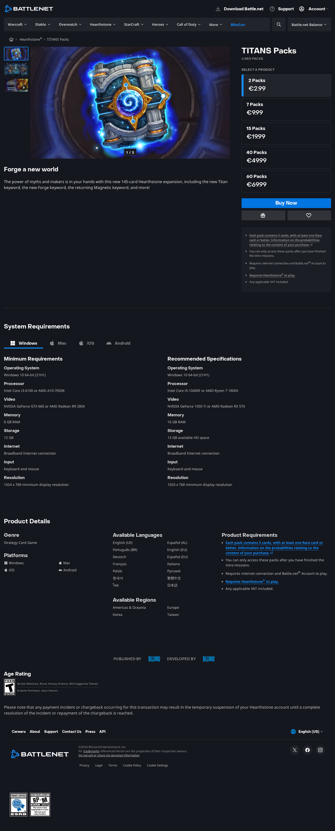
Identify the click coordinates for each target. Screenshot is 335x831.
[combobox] (274, 24)
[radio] (286, 85)
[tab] (23, 343)
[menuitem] (17, 24)
